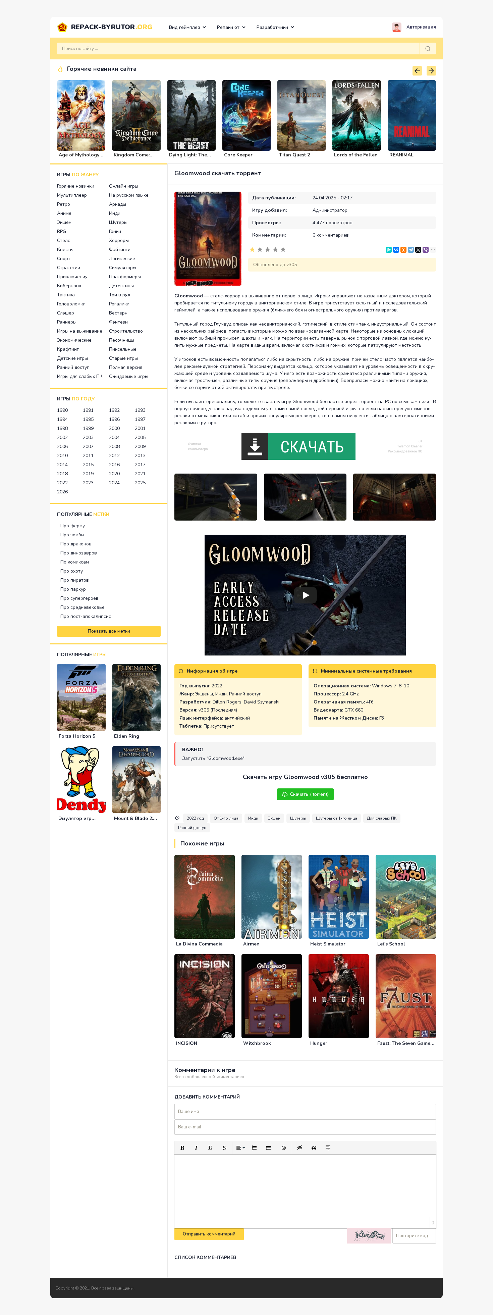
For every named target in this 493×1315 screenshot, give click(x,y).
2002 (62, 437)
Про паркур (73, 589)
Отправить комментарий (209, 1234)
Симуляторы (122, 267)
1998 (62, 428)
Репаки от (228, 27)
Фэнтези (118, 322)
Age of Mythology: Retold (79, 158)
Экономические (74, 340)
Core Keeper (238, 155)
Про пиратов (74, 580)
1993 (140, 410)
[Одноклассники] (403, 250)
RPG (61, 231)
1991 (88, 410)
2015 (88, 464)
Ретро (63, 204)
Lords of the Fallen (356, 155)
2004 (114, 437)
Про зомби (72, 535)
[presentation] (417, 71)
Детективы (121, 286)
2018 (62, 474)
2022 (62, 483)
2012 (114, 455)
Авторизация (421, 27)
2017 (140, 464)
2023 (88, 483)
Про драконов (76, 544)
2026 (62, 492)
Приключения (72, 277)
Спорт (63, 258)
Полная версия (125, 367)
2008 (114, 446)
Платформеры (125, 277)
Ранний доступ (73, 367)
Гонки (115, 231)
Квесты (65, 249)
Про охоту (71, 571)
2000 (114, 428)
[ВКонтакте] (396, 250)
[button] (182, 1147)
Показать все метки (109, 631)
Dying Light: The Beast (188, 158)
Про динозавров (78, 553)
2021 (140, 474)
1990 (62, 410)
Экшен (64, 222)
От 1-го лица (226, 818)
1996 (114, 419)
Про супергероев (79, 598)
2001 (140, 428)
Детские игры (72, 358)
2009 (140, 446)
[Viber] (426, 250)
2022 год (195, 818)
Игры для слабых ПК (80, 376)
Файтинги (119, 249)
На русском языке (129, 195)
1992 (114, 410)
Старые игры (123, 358)
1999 (88, 428)
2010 (62, 455)
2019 (88, 474)
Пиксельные (122, 349)
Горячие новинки (75, 186)
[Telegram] (411, 250)
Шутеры (118, 222)
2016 (114, 464)
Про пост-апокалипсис (85, 616)
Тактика (66, 295)
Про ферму (72, 526)
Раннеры (66, 322)
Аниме (64, 213)
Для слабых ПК (382, 818)
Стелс (63, 240)
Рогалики (119, 304)
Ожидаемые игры (128, 376)
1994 (62, 419)
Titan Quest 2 (294, 155)
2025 (140, 483)
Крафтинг (68, 349)
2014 (62, 464)
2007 (88, 446)
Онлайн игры (123, 186)
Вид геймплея (184, 27)
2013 (140, 455)
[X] (418, 250)
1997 (140, 419)
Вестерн (118, 313)
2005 (140, 437)
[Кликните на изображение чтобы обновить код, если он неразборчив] (369, 1236)
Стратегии (68, 267)
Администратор (330, 210)
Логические (122, 258)
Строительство (126, 331)
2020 (114, 474)
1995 (88, 419)
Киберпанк (69, 286)
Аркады (117, 204)
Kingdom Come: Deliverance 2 (132, 158)
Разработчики (272, 27)
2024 (114, 483)
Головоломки (71, 304)
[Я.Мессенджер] (389, 250)
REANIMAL (401, 155)
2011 (88, 455)
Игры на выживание (79, 331)
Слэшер (65, 313)
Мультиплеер (72, 195)
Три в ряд (119, 295)
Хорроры (119, 240)
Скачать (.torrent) (309, 794)
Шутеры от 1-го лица (336, 818)
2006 (62, 446)
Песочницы (121, 340)
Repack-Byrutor (111, 27)
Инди (114, 213)
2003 (88, 437)
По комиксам (74, 562)
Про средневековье (82, 607)
